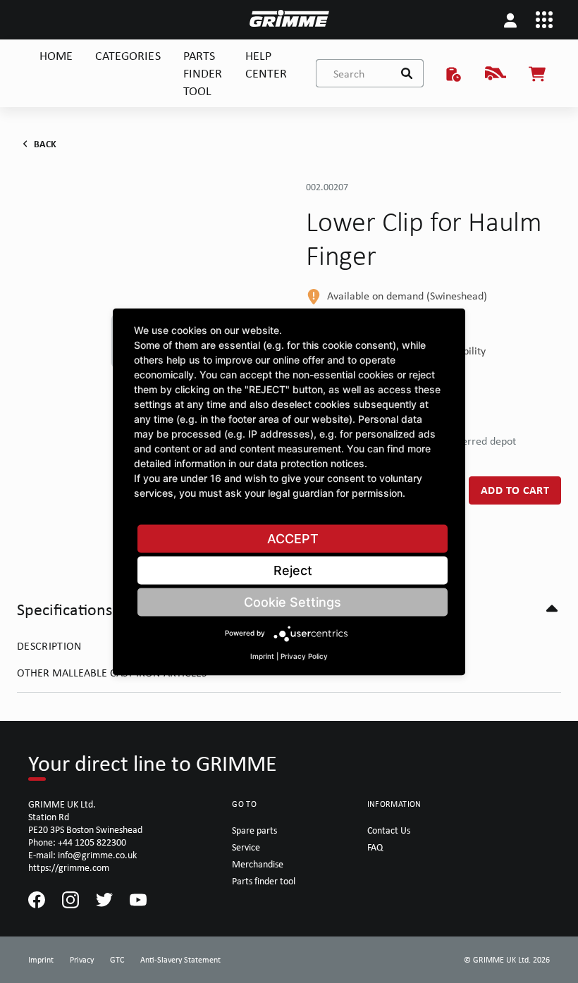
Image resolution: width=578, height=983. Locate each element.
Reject (292, 569)
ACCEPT (293, 538)
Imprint (262, 655)
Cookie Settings (292, 601)
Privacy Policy (304, 655)
